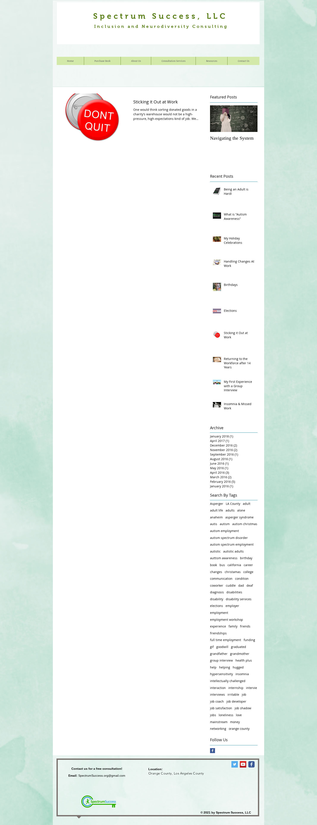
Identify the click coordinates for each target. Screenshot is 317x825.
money (235, 722)
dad (241, 585)
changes (216, 572)
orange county (239, 729)
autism (225, 524)
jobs (213, 715)
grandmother (239, 654)
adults (230, 510)
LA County (233, 504)
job (244, 694)
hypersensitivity (221, 674)
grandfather (219, 654)
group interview (221, 660)
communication (221, 578)
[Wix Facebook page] (251, 764)
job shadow (243, 708)
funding (249, 640)
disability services (238, 599)
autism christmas (244, 524)
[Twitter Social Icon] (234, 764)
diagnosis (217, 592)
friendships (218, 633)
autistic (215, 551)
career (248, 565)
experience (218, 626)
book (213, 565)
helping (224, 667)
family (233, 626)
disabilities (234, 592)
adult (246, 504)
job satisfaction (221, 708)
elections (216, 606)
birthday (246, 558)
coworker (216, 585)
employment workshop (226, 620)
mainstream (219, 722)
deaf (249, 585)
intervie (251, 688)
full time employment (225, 640)
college (248, 572)
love (239, 715)
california (234, 565)
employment (219, 613)
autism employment (224, 531)
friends (245, 626)
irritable (233, 694)
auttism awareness (223, 558)
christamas (233, 572)
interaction (218, 688)
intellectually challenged (227, 681)
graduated (238, 647)
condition (242, 578)
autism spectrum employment (232, 544)
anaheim (216, 517)
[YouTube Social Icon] (243, 764)
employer (232, 606)
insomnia (242, 674)
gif (212, 647)
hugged (238, 667)
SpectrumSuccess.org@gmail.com (101, 775)
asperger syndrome (239, 517)
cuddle (231, 585)
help (213, 667)
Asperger (216, 504)
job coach (217, 701)
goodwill (222, 647)
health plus (243, 660)
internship (235, 688)
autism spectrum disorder (229, 538)
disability (216, 599)
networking (218, 729)
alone (241, 510)
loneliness (226, 715)
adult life (216, 510)
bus (222, 565)
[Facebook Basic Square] (212, 750)
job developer (236, 701)
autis (213, 524)
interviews (217, 694)
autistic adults (233, 551)
